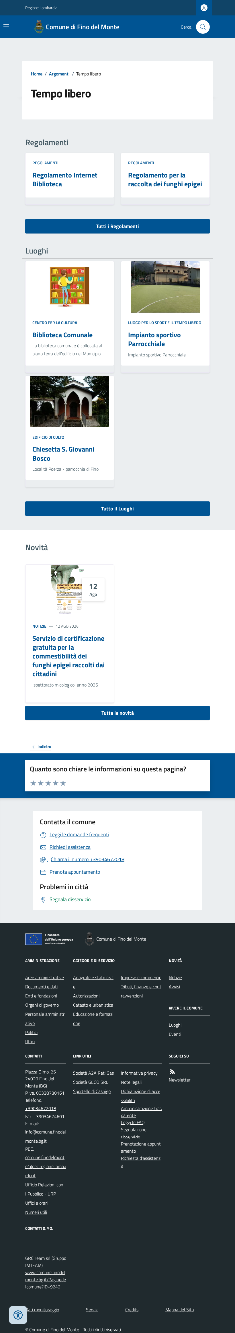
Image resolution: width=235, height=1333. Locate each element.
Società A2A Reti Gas (93, 1072)
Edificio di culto (48, 437)
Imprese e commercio (141, 977)
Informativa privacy (139, 1072)
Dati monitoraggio (42, 1309)
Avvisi (174, 986)
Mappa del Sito (179, 1309)
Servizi (92, 1309)
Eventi (175, 1034)
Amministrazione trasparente (141, 1112)
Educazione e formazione (93, 1019)
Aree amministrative (44, 977)
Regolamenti (45, 163)
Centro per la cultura (54, 323)
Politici (31, 1032)
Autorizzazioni (86, 995)
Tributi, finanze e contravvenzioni (141, 991)
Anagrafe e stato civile (93, 982)
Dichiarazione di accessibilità (140, 1096)
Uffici (30, 1041)
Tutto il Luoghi (117, 508)
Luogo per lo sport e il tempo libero (164, 323)
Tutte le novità (117, 713)
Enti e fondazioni (41, 995)
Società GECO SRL (90, 1082)
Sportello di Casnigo (92, 1091)
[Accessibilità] (18, 1315)
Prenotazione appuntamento (141, 1147)
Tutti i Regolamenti (117, 226)
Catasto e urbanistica (93, 1004)
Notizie (39, 626)
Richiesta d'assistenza (140, 1162)
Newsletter (179, 1079)
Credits (131, 1309)
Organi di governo (42, 1004)
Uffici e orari (36, 1203)
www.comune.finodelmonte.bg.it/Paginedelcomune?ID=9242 (45, 1279)
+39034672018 (40, 1108)
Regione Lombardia (41, 8)
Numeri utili (36, 1212)
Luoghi (175, 1024)
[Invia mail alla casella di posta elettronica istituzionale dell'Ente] (45, 1136)
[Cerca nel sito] (200, 27)
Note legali (131, 1082)
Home (36, 73)
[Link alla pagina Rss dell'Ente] (172, 1071)
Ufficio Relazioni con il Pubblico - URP (45, 1189)
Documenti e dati (41, 986)
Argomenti (59, 73)
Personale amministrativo (44, 1019)
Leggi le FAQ (133, 1122)
